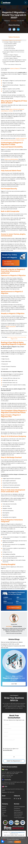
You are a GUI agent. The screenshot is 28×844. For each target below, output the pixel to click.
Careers (4, 812)
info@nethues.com (6, 798)
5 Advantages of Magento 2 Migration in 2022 (12, 42)
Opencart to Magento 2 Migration (11, 54)
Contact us (4, 816)
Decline (10, 841)
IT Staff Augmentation (19, 817)
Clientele (4, 810)
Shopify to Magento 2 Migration (11, 58)
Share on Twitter (14, 29)
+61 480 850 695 (11, 784)
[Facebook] (14, 798)
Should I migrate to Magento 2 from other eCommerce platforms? (13, 52)
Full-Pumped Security (9, 46)
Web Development (18, 814)
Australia (20, 835)
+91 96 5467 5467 (9, 775)
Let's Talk (14, 684)
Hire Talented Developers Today (9, 263)
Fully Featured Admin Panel (10, 45)
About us (4, 806)
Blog (3, 814)
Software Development (19, 806)
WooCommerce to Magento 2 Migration (13, 56)
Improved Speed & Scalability (11, 43)
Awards (4, 808)
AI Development (18, 816)
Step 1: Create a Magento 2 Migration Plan (13, 64)
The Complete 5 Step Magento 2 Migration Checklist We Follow (14, 62)
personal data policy (7, 750)
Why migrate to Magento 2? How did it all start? (12, 40)
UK (23, 835)
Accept (17, 841)
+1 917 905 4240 (10, 792)
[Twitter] (16, 798)
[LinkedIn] (18, 798)
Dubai (16, 835)
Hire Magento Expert (14, 607)
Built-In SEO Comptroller (10, 48)
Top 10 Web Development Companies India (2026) (13, 646)
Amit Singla (13, 20)
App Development (18, 812)
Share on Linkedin (18, 29)
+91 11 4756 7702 (7, 777)
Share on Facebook (9, 29)
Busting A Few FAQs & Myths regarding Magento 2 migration (14, 59)
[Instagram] (20, 798)
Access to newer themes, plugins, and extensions (14, 50)
